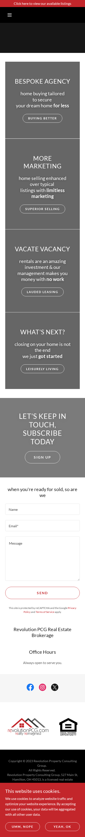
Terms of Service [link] (45, 612)
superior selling (42, 209)
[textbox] (42, 509)
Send (42, 593)
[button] (9, 15)
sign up (42, 457)
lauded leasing (42, 292)
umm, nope (22, 826)
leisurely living (42, 369)
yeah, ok (62, 826)
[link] (30, 688)
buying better (42, 118)
